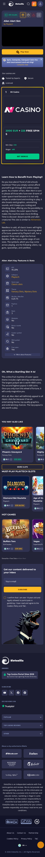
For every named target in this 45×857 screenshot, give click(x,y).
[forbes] (33, 753)
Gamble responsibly (11, 807)
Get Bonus (22, 156)
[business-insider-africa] (12, 764)
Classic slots (17, 284)
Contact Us (21, 833)
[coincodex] (33, 774)
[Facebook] (18, 693)
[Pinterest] (25, 693)
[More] (40, 845)
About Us (10, 833)
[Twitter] (11, 693)
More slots (22, 467)
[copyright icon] (33, 764)
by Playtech (8, 24)
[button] (11, 459)
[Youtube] (5, 693)
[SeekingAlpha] (12, 774)
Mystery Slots (31, 291)
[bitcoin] (12, 753)
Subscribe (22, 589)
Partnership (33, 833)
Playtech (15, 277)
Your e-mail (11, 581)
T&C (36, 839)
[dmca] (12, 821)
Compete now (22, 64)
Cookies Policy (12, 839)
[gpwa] (26, 821)
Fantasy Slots (18, 291)
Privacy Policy (26, 839)
